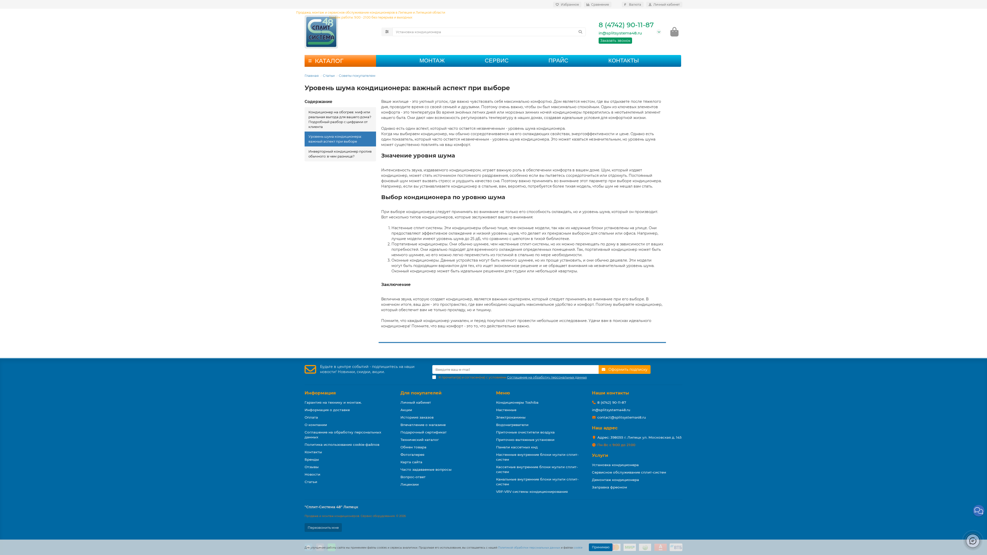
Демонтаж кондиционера (615, 480)
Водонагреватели (512, 425)
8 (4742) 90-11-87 (626, 25)
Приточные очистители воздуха (525, 432)
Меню (503, 392)
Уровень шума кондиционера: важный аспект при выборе (335, 138)
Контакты (623, 60)
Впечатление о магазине (423, 425)
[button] (978, 510)
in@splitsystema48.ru (620, 33)
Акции (406, 410)
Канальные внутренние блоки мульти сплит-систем (537, 481)
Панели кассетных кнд (517, 447)
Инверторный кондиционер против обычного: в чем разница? (340, 153)
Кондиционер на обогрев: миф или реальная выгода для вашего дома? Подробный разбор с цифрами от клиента (339, 119)
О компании (316, 425)
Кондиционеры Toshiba (517, 402)
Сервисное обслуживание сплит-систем (629, 472)
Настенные (506, 410)
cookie (578, 547)
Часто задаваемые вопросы (426, 469)
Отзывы (312, 467)
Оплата (311, 417)
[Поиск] (580, 32)
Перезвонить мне (323, 527)
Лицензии (409, 484)
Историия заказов (417, 417)
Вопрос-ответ (413, 477)
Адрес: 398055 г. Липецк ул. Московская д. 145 (639, 437)
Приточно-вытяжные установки (525, 440)
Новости (312, 474)
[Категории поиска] (386, 31)
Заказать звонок (615, 40)
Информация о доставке (327, 410)
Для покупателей (421, 392)
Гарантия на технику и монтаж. (333, 402)
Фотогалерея (412, 454)
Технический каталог (419, 440)
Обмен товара (413, 447)
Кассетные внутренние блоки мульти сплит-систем (537, 469)
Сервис (497, 60)
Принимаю (600, 547)
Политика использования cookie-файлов (342, 444)
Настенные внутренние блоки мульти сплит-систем (537, 456)
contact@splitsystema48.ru (621, 417)
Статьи (329, 75)
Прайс (558, 60)
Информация (320, 392)
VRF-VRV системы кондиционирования (532, 491)
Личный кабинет (415, 402)
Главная (312, 75)
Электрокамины (511, 417)
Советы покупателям (357, 75)
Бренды (312, 459)
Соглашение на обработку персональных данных (343, 434)
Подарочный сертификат (423, 432)
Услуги (600, 455)
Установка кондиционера (615, 465)
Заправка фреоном (609, 487)
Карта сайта (411, 462)
